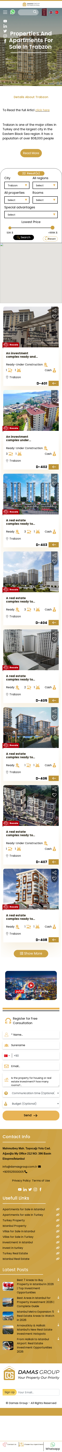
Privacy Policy (21, 1181)
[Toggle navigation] (4, 12)
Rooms (38, 192)
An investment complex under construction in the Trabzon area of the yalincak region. (21, 438)
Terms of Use (41, 1181)
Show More (32, 953)
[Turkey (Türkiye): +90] (7, 1055)
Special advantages (19, 207)
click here (42, 110)
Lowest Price (31, 222)
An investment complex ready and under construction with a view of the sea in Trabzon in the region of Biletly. (22, 355)
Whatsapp (53, 1449)
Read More (31, 153)
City (7, 178)
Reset (52, 239)
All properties (14, 192)
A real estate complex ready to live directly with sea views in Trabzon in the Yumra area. (22, 522)
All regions (40, 178)
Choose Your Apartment (33, 1444)
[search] (35, 11)
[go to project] (54, 383)
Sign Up (10, 1392)
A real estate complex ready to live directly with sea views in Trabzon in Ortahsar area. (22, 755)
